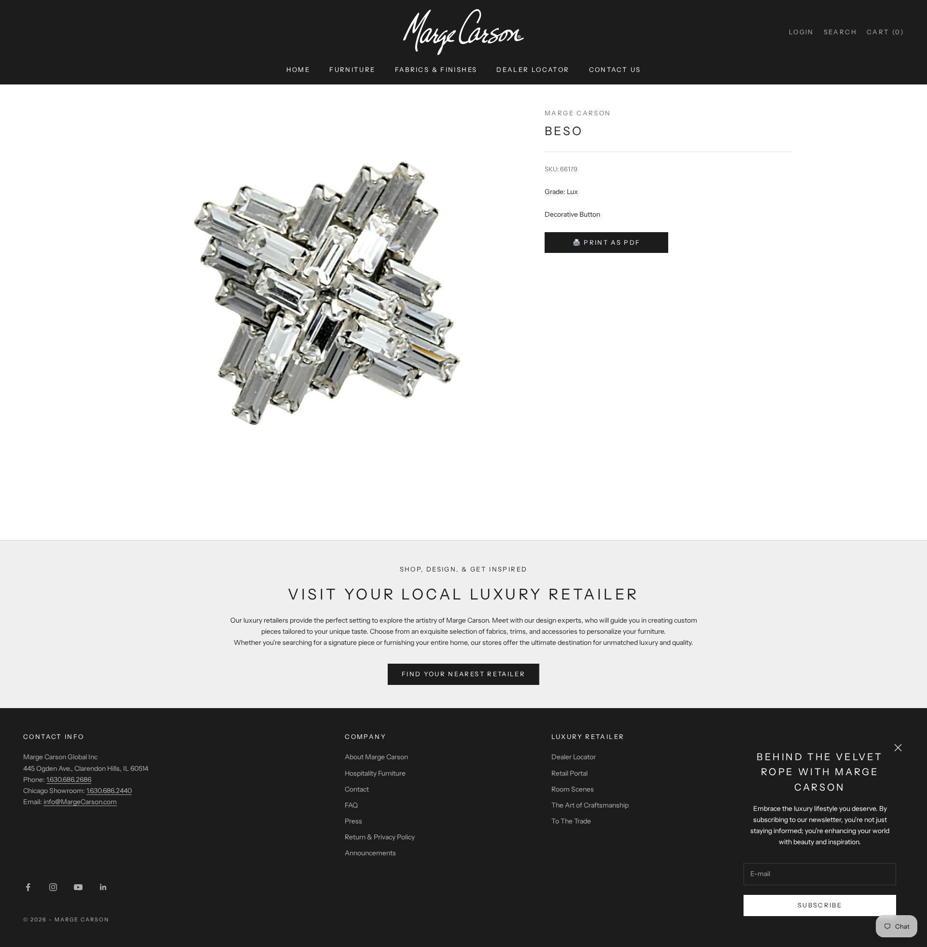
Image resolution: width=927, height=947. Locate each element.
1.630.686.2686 (68, 779)
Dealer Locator (532, 69)
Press (353, 821)
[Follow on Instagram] (53, 887)
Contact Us (615, 69)
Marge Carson (578, 113)
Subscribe (820, 905)
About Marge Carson (376, 756)
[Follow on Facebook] (28, 887)
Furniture (352, 69)
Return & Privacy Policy (380, 837)
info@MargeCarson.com (80, 801)
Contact (357, 789)
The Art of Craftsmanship (590, 805)
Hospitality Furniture (375, 773)
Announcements (370, 853)
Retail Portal (569, 773)
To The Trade (571, 821)
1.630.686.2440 (109, 790)
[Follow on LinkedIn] (103, 887)
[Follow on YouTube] (78, 887)
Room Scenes (572, 789)
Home (298, 69)
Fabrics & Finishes (436, 69)
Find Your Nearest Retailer (463, 674)
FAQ (351, 805)
